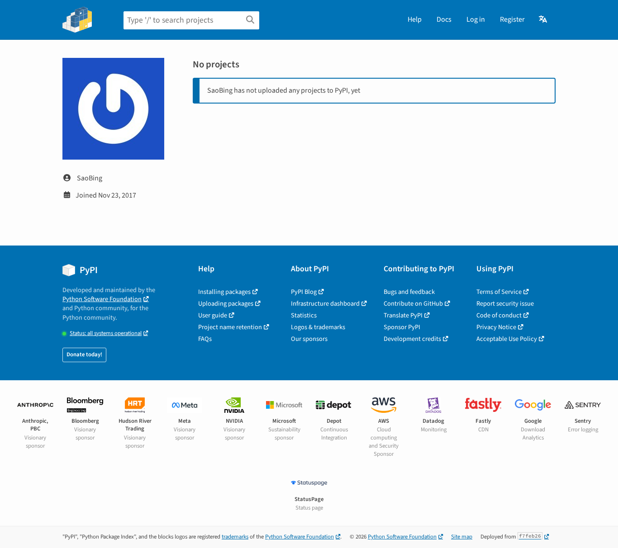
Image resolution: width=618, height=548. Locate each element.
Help (415, 19)
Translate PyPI (403, 315)
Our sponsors (309, 339)
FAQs (205, 339)
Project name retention (230, 327)
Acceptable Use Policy (506, 339)
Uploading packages (225, 303)
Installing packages (224, 292)
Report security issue (505, 303)
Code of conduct (499, 315)
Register (512, 19)
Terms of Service (499, 292)
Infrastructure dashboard (325, 303)
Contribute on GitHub (413, 303)
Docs (444, 19)
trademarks (235, 537)
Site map (461, 537)
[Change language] (544, 19)
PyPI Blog (304, 292)
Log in (475, 19)
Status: (106, 333)
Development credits (412, 339)
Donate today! (84, 354)
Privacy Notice (496, 327)
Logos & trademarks (318, 327)
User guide (212, 315)
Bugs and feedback (409, 292)
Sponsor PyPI (402, 327)
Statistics (304, 315)
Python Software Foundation (102, 299)
